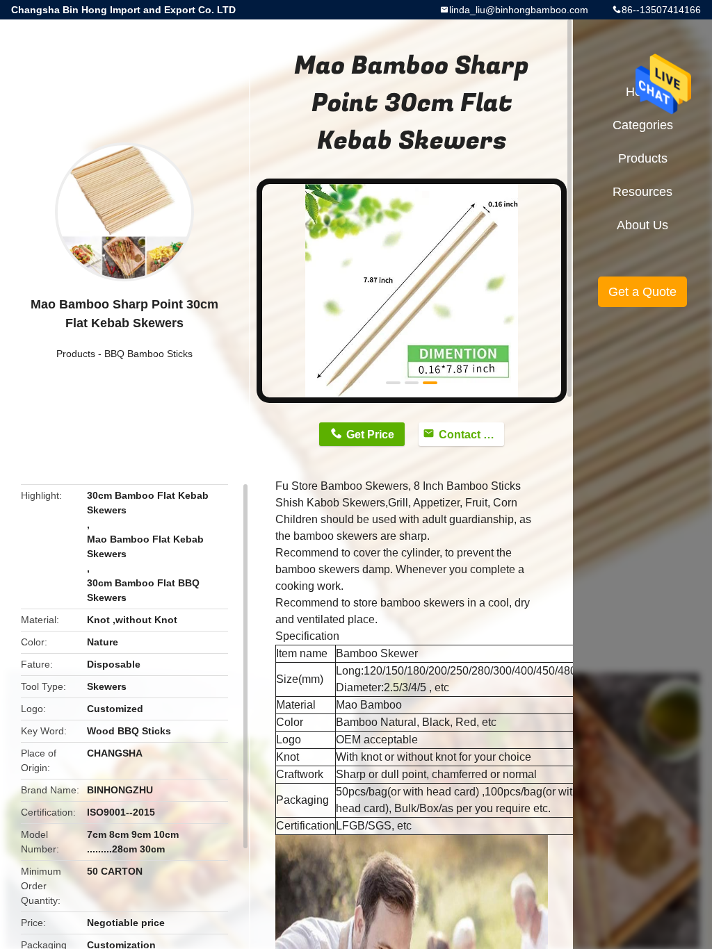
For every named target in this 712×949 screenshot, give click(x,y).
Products (75, 353)
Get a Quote (642, 292)
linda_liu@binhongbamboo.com (518, 9)
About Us (642, 225)
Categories (643, 125)
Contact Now (471, 434)
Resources (642, 192)
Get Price (370, 434)
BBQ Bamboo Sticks (148, 353)
